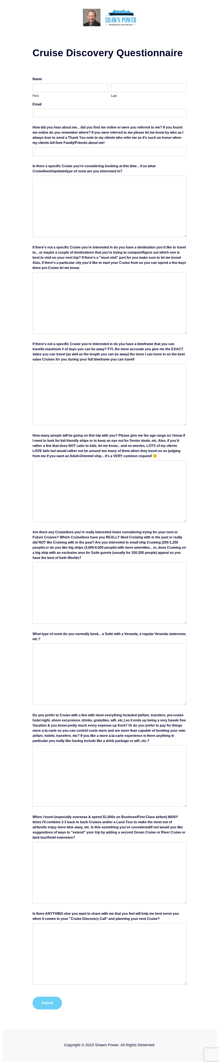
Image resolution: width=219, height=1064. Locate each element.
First (36, 96)
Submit (47, 1003)
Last (114, 96)
